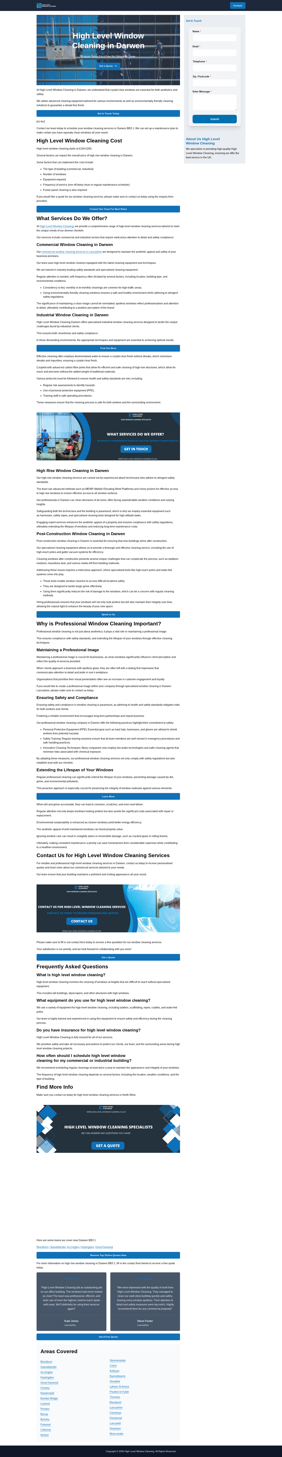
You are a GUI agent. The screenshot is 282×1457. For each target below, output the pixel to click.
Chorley (45, 1388)
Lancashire (116, 1407)
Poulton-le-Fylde (119, 1391)
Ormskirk (115, 1381)
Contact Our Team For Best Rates (108, 209)
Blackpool (115, 1402)
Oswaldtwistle (58, 1247)
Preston (44, 1408)
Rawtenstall (47, 1393)
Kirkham (114, 1371)
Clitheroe (45, 1429)
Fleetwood (116, 1418)
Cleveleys (115, 1412)
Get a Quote (106, 66)
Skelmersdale (118, 1360)
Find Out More (108, 348)
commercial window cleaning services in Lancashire (71, 251)
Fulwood (45, 1424)
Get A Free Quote (108, 1336)
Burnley (44, 1419)
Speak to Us (108, 614)
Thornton (115, 1397)
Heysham (115, 1428)
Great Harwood (104, 1247)
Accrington (73, 1247)
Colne (113, 1365)
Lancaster (115, 1423)
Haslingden (87, 1247)
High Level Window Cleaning (57, 226)
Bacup (44, 1414)
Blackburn (42, 1247)
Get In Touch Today (108, 113)
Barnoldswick (117, 1376)
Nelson (44, 1435)
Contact (237, 5)
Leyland (45, 1403)
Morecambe (116, 1433)
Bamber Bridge (49, 1398)
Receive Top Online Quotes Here (108, 1255)
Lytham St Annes (119, 1386)
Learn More (108, 796)
